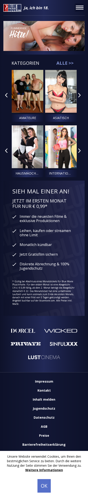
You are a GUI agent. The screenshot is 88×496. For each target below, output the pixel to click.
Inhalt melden (44, 399)
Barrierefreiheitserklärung (44, 444)
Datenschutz (44, 417)
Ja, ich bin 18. (36, 7)
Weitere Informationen (44, 470)
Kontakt (44, 390)
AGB (44, 426)
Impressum (44, 381)
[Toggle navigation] (80, 7)
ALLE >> (65, 63)
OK (44, 486)
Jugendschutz (44, 408)
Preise (44, 435)
